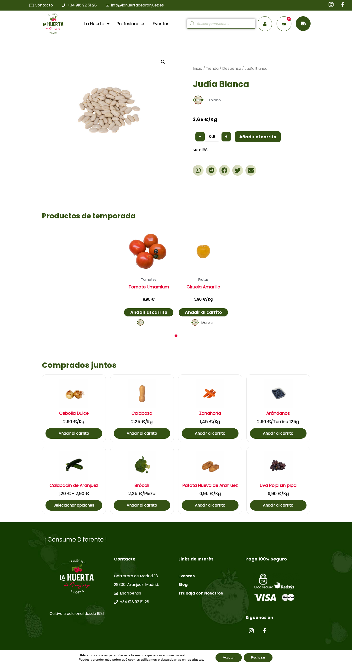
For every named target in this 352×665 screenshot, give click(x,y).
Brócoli (142, 485)
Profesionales (131, 24)
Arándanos (278, 413)
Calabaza (141, 413)
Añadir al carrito (257, 137)
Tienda (212, 68)
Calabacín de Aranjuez (74, 485)
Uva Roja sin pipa (278, 485)
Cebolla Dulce (74, 413)
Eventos (161, 24)
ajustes (197, 660)
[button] (198, 170)
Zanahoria (210, 413)
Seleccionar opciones (74, 505)
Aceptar (229, 657)
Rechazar (258, 657)
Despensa (231, 68)
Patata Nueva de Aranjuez (210, 485)
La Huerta (94, 24)
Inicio (197, 68)
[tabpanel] (148, 277)
